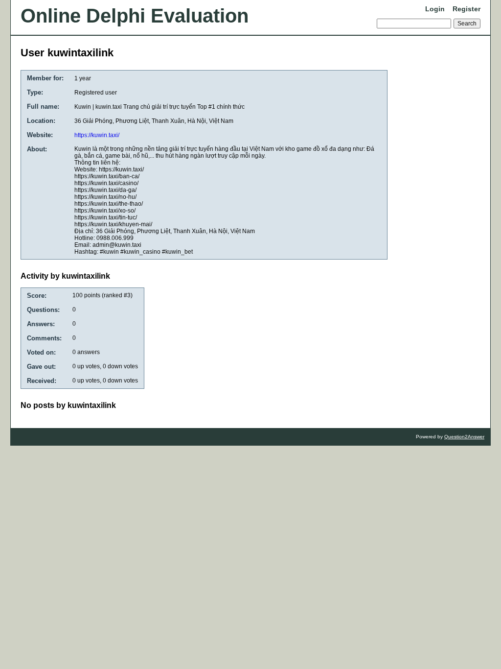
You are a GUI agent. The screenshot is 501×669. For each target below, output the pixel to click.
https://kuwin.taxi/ (96, 135)
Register (466, 9)
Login (435, 9)
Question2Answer (464, 436)
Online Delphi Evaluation (135, 15)
